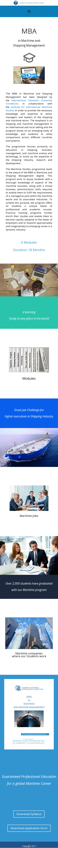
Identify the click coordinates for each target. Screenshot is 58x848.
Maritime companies (29, 653)
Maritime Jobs (29, 516)
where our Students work (29, 656)
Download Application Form (29, 828)
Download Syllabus (29, 814)
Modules (29, 378)
